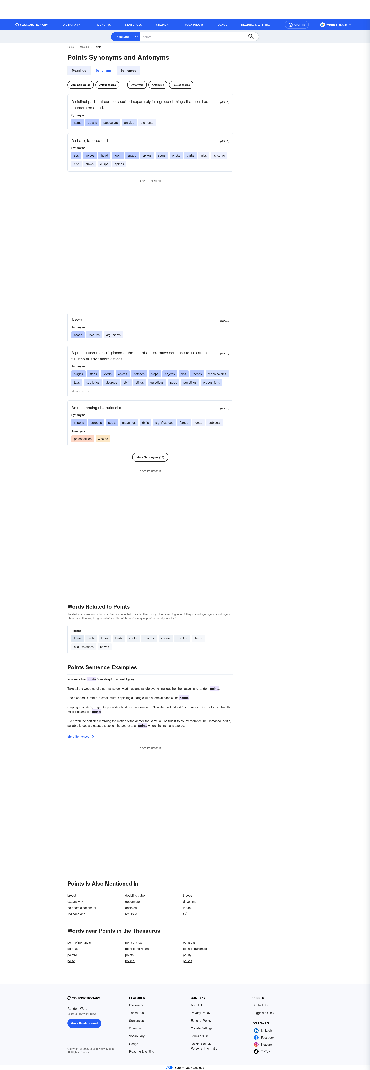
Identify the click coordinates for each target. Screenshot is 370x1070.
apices (89, 155)
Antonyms (158, 85)
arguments (113, 335)
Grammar (135, 1028)
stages (78, 374)
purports (96, 422)
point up (72, 948)
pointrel (72, 955)
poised (130, 961)
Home (70, 46)
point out (189, 942)
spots (112, 422)
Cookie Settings (202, 1028)
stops (154, 374)
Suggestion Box (263, 1013)
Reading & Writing (141, 1051)
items (77, 122)
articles (129, 122)
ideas (198, 422)
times (77, 638)
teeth (117, 155)
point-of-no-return (137, 948)
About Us (197, 1005)
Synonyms (104, 70)
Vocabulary (137, 1036)
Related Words (181, 85)
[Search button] (253, 36)
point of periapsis (79, 942)
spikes (147, 155)
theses (197, 374)
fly (185, 914)
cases (78, 335)
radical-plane (76, 914)
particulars (110, 122)
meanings (129, 422)
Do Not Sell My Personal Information (205, 1045)
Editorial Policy (201, 1020)
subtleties (92, 382)
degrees (111, 382)
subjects (214, 422)
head (104, 155)
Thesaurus (122, 36)
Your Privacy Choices (189, 1067)
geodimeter (133, 901)
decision (131, 907)
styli (126, 382)
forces (184, 422)
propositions (211, 382)
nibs (204, 155)
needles (182, 638)
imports (79, 422)
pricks (176, 155)
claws (90, 164)
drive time (189, 901)
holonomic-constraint (81, 907)
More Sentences (78, 736)
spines (119, 164)
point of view (133, 942)
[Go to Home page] (31, 24)
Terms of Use (200, 1036)
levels (107, 374)
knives (104, 647)
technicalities (217, 374)
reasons (149, 638)
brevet (71, 895)
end (76, 164)
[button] (297, 25)
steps (93, 374)
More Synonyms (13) (150, 457)
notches (139, 374)
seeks (133, 638)
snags (132, 155)
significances (164, 422)
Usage (133, 1043)
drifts (145, 422)
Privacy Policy (200, 1013)
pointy (187, 955)
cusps (104, 164)
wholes (103, 438)
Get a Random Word (84, 1023)
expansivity (75, 901)
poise (71, 961)
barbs (190, 155)
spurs (162, 155)
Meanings (79, 70)
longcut (188, 907)
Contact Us (260, 1005)
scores (165, 638)
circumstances (84, 647)
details (92, 122)
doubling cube (135, 895)
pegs (173, 382)
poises (187, 961)
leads (119, 638)
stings (140, 382)
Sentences (128, 70)
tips (76, 155)
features (94, 335)
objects (170, 374)
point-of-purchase (195, 948)
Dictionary (136, 1005)
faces (104, 638)
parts (91, 638)
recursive (131, 914)
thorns (198, 638)
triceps (187, 895)
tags (77, 382)
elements (147, 122)
